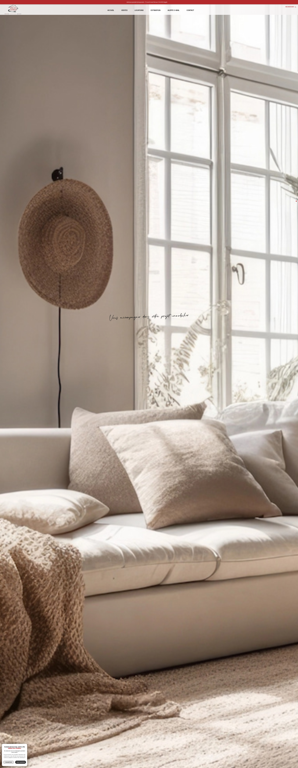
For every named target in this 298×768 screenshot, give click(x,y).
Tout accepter (20, 762)
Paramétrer (8, 762)
